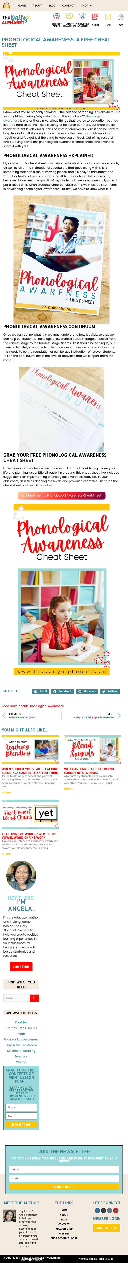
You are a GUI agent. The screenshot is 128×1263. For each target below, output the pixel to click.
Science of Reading (57, 25)
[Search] (34, 998)
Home (22, 5)
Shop (84, 5)
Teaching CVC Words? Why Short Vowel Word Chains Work (29, 835)
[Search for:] (16, 998)
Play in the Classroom (21, 1045)
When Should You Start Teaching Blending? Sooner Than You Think (30, 771)
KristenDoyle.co (32, 1260)
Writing (95, 25)
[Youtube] (115, 1210)
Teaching (21, 1057)
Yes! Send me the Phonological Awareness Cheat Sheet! (61, 496)
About (37, 5)
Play (121, 25)
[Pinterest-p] (109, 1210)
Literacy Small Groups (69, 25)
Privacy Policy (87, 1258)
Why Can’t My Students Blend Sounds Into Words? (89, 771)
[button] (40, 691)
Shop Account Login (64, 1238)
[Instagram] (103, 1210)
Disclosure (106, 1258)
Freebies (21, 1022)
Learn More (21, 967)
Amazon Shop (64, 1228)
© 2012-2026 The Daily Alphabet (24, 1257)
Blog (52, 5)
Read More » (7, 792)
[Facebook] (97, 1210)
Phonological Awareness (82, 25)
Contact (68, 5)
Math (108, 25)
